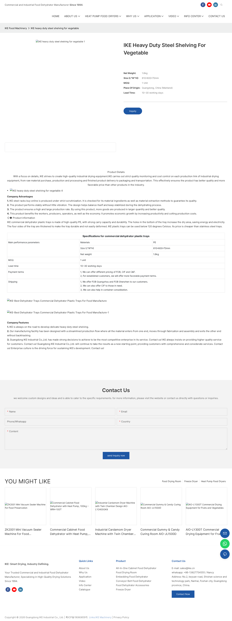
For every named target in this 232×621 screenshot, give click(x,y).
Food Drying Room (171, 481)
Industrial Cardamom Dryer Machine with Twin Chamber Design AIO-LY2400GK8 (114, 532)
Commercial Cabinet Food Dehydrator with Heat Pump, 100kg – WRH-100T (69, 532)
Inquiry (132, 111)
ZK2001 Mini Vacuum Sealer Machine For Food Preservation (23, 532)
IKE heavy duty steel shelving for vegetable (55, 28)
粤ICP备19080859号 (77, 617)
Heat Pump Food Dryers (213, 481)
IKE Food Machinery (16, 28)
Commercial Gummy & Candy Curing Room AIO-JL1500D (160, 532)
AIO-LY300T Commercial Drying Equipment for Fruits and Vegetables (204, 532)
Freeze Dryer (191, 481)
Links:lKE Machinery (100, 617)
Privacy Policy (121, 617)
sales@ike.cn (187, 568)
